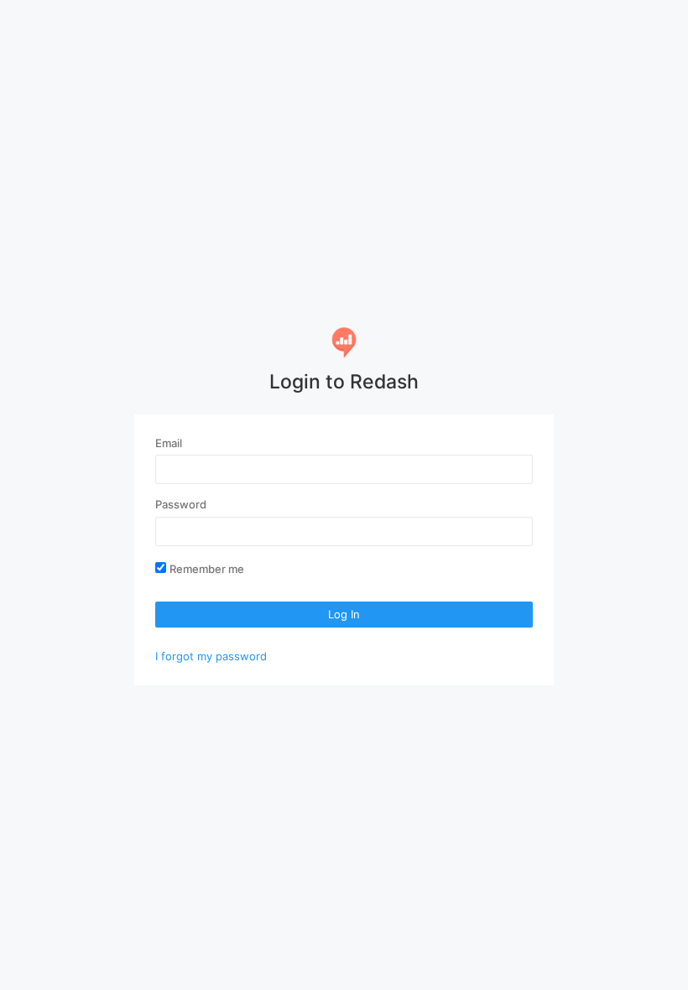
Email (168, 443)
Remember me (206, 569)
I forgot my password (211, 656)
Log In (344, 614)
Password (180, 504)
